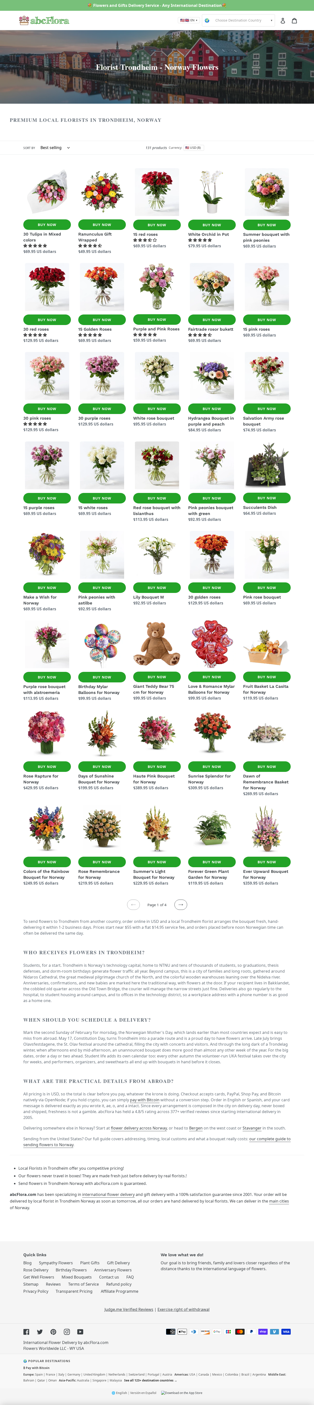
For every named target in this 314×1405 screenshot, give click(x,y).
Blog (27, 1263)
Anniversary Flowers (113, 1270)
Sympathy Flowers (56, 1263)
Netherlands (116, 1374)
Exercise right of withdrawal (183, 1309)
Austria (167, 1374)
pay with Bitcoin (144, 1100)
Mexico (217, 1374)
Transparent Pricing (74, 1291)
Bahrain (28, 1380)
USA (192, 1374)
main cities (279, 1201)
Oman (52, 1380)
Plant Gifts (90, 1263)
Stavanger (252, 1128)
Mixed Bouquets (77, 1277)
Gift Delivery (118, 1263)
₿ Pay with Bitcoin (36, 1368)
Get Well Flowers (38, 1277)
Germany (73, 1374)
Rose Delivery (35, 1270)
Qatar (41, 1380)
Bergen (196, 1128)
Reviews (53, 1284)
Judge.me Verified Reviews (129, 1309)
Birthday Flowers (71, 1270)
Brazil (245, 1374)
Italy (61, 1374)
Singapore (99, 1380)
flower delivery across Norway (139, 1128)
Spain (39, 1374)
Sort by (29, 148)
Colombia (231, 1374)
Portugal (153, 1374)
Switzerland (136, 1374)
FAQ (130, 1277)
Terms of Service (83, 1284)
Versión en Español (143, 1393)
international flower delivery (108, 1194)
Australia (83, 1380)
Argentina (259, 1374)
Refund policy (118, 1284)
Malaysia (116, 1380)
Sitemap (31, 1284)
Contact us (109, 1277)
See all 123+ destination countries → (150, 1380)
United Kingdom (94, 1374)
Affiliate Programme (119, 1291)
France (50, 1374)
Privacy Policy (35, 1291)
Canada (203, 1374)
